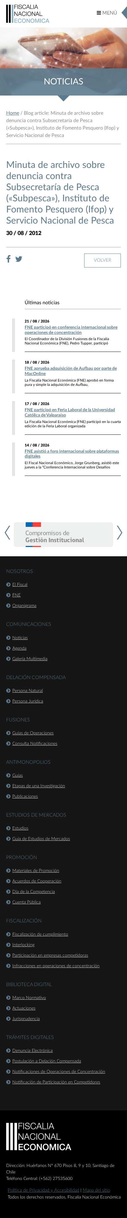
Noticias (20, 638)
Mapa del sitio (96, 1190)
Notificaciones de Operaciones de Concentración (58, 1072)
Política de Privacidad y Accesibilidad (43, 1190)
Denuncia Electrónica (32, 1051)
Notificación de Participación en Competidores (56, 1082)
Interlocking (23, 945)
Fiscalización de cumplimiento (40, 934)
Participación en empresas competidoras (50, 955)
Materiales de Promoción (35, 871)
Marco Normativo (29, 998)
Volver (102, 260)
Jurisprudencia (26, 1019)
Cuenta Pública (26, 902)
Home (12, 113)
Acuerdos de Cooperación (36, 881)
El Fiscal (19, 585)
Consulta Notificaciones (34, 743)
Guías (17, 775)
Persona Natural (27, 691)
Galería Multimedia (29, 659)
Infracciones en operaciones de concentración (56, 966)
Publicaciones (25, 796)
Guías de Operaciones (33, 733)
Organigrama (24, 606)
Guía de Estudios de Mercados (41, 839)
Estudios (20, 828)
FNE (16, 595)
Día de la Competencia (33, 892)
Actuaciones (23, 1008)
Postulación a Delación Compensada (46, 1061)
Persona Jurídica (27, 701)
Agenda (19, 648)
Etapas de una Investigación (38, 786)
